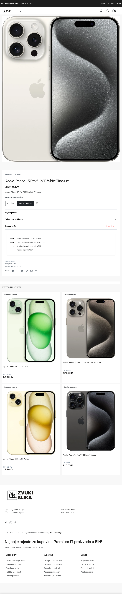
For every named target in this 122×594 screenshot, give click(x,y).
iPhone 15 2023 (16, 266)
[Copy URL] (36, 271)
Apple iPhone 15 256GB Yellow (16, 459)
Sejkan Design (56, 532)
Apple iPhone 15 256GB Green (15, 367)
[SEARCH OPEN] (101, 10)
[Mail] (31, 271)
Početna (8, 174)
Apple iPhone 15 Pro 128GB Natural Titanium (82, 363)
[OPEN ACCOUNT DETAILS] (107, 10)
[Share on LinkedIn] (22, 271)
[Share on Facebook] (18, 271)
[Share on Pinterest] (27, 271)
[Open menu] (21, 11)
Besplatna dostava (10, 295)
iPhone (18, 174)
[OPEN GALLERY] (61, 89)
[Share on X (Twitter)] (13, 271)
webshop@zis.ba (68, 509)
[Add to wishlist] (37, 203)
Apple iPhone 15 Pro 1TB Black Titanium (80, 455)
